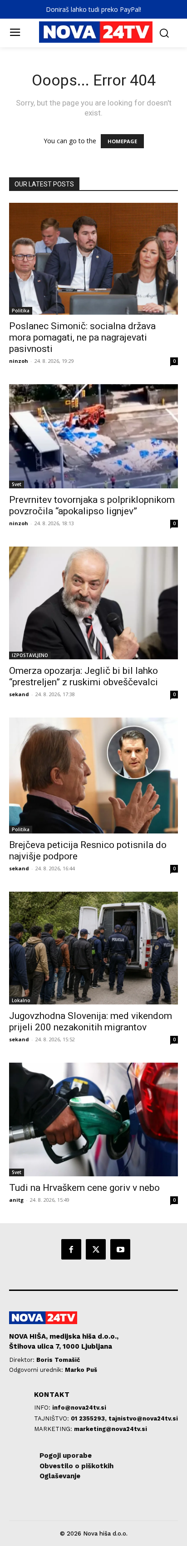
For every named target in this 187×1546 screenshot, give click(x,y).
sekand (19, 694)
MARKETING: (54, 1429)
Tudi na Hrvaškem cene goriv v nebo (84, 1187)
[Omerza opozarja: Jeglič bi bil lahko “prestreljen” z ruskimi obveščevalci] (93, 603)
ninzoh (18, 360)
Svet (16, 484)
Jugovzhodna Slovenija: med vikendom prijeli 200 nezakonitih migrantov (90, 1021)
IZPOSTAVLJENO (30, 655)
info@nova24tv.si (79, 1407)
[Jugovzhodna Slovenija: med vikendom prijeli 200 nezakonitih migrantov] (93, 948)
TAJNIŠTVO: (52, 1418)
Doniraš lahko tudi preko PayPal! (93, 9)
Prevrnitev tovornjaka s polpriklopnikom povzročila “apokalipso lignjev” (92, 505)
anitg (16, 1199)
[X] (96, 1249)
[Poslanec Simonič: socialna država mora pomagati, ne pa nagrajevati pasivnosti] (93, 259)
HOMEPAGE (122, 141)
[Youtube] (120, 1249)
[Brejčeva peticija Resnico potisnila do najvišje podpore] (93, 775)
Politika (21, 310)
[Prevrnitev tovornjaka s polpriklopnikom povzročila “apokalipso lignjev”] (93, 436)
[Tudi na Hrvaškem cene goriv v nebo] (93, 1119)
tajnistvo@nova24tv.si (143, 1418)
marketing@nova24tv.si (110, 1429)
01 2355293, (89, 1418)
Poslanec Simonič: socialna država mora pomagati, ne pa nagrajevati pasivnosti (82, 337)
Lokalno (21, 1000)
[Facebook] (71, 1249)
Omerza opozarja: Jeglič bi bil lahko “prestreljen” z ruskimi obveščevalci (83, 676)
